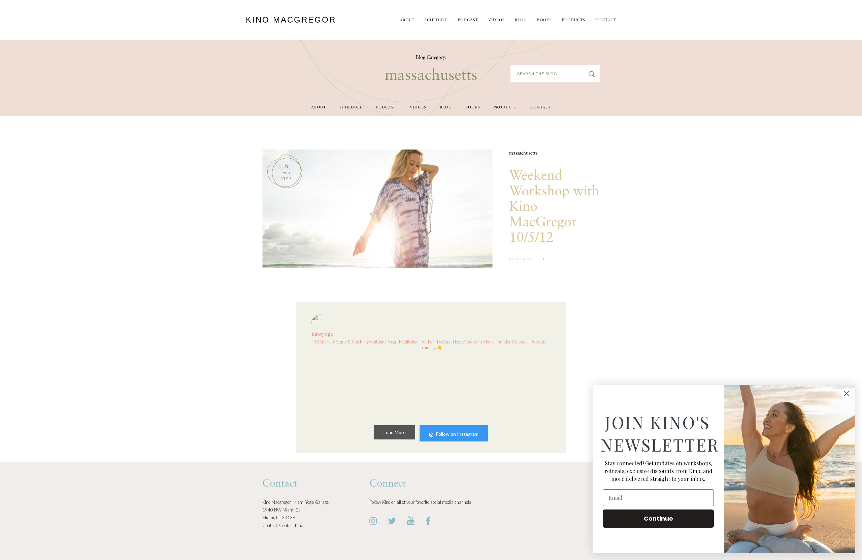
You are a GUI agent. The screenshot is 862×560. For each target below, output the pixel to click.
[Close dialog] (847, 393)
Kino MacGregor (291, 19)
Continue (658, 518)
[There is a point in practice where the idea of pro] (400, 387)
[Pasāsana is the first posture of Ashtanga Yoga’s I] (462, 387)
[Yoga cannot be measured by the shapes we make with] (339, 387)
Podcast (468, 20)
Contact (605, 20)
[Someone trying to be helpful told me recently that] (523, 387)
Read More (523, 259)
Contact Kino (291, 525)
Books (544, 20)
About (407, 20)
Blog (521, 20)
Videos (496, 20)
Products (573, 20)
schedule (436, 20)
